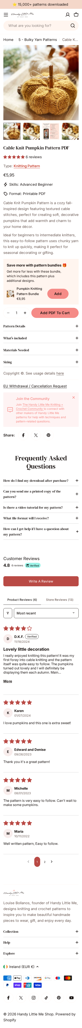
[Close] (74, 397)
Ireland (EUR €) (21, 967)
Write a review (41, 581)
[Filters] (7, 613)
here (60, 373)
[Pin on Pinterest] (49, 435)
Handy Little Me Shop (35, 1014)
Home (8, 40)
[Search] (72, 25)
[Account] (67, 14)
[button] (14, 157)
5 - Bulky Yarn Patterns (38, 40)
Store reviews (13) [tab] (59, 599)
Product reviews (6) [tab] (22, 599)
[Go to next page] (52, 862)
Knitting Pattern (27, 166)
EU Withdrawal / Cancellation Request (35, 386)
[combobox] (41, 26)
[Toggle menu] (5, 14)
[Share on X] (36, 435)
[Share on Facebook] (23, 435)
